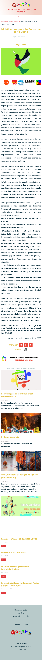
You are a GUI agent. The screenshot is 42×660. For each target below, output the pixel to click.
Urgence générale (10, 437)
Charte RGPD (21, 643)
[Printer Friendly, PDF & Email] (25, 350)
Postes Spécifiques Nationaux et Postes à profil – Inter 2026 (20, 584)
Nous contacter (21, 610)
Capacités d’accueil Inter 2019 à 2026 (19, 539)
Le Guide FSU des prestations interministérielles (15, 567)
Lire (3, 546)
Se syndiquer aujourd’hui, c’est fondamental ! (17, 395)
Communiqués (15, 21)
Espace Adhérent (21, 625)
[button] (21, 345)
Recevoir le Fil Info (21, 616)
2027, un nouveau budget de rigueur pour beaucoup (19, 476)
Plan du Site (21, 650)
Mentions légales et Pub (21, 646)
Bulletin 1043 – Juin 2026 (13, 552)
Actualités (4, 21)
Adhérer (21, 613)
